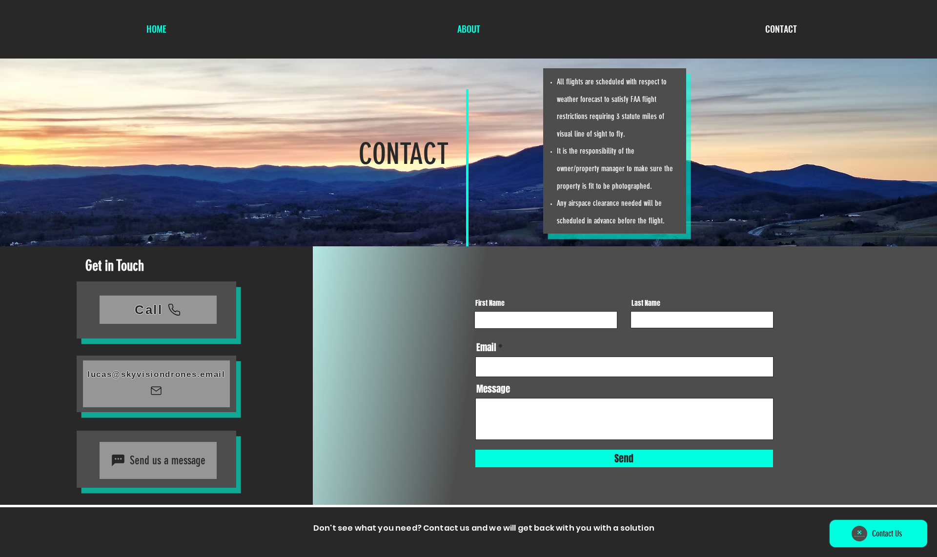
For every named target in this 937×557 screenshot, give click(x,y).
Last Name (645, 303)
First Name (490, 303)
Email (486, 347)
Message (493, 389)
